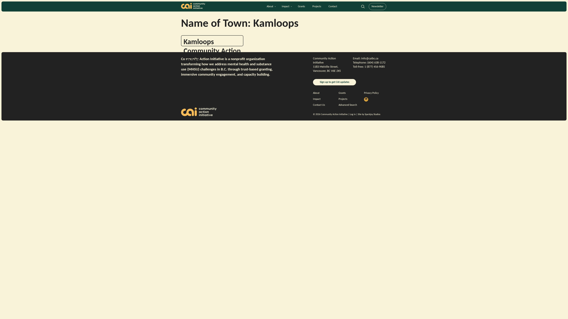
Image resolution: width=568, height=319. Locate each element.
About (270, 6)
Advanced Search (363, 7)
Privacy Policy (371, 93)
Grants (301, 6)
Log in (353, 114)
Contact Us (319, 105)
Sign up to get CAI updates (334, 82)
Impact (285, 6)
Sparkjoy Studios (372, 114)
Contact (333, 6)
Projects (316, 6)
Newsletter (377, 6)
